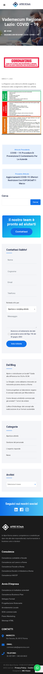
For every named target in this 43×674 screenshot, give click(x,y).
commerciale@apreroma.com (18, 647)
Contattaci (21, 231)
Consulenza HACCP (10, 575)
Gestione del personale (15, 442)
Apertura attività (12, 436)
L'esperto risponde (13, 449)
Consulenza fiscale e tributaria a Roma (17, 571)
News (8, 455)
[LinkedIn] (16, 509)
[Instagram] (27, 509)
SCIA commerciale (9, 612)
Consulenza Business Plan (12, 595)
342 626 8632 (22, 656)
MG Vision (26, 671)
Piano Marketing (8, 616)
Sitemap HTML (8, 621)
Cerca (5, 195)
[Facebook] (21, 509)
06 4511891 (11, 656)
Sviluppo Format (8, 599)
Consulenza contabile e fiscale (14, 558)
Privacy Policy (20, 668)
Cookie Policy (33, 668)
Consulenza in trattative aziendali (15, 590)
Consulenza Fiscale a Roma (13, 567)
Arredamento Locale (10, 608)
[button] (37, 667)
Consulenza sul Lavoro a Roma (14, 562)
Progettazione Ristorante (12, 603)
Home (9, 31)
